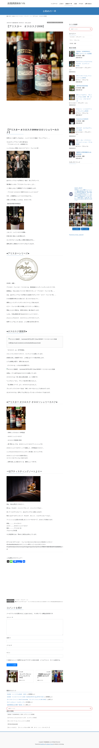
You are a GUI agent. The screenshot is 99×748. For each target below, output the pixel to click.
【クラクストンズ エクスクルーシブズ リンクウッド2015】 (22, 717)
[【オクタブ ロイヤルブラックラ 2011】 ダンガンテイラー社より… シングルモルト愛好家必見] (84, 211)
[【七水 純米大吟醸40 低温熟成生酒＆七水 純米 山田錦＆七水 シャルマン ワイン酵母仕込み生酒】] (90, 223)
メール (9, 645)
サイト (8, 652)
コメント (10, 617)
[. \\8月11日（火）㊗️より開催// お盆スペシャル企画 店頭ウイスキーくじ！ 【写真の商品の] (72, 223)
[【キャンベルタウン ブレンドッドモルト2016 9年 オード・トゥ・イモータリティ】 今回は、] (90, 205)
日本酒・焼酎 (73, 43)
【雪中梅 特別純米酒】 (12, 724)
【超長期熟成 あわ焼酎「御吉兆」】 (15, 704)
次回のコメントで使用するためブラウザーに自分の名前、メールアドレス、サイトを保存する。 (34, 660)
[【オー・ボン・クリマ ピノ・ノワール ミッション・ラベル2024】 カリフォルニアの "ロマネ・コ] (90, 211)
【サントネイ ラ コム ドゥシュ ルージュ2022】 (18, 721)
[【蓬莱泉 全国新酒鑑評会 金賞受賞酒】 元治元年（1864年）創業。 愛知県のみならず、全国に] (72, 217)
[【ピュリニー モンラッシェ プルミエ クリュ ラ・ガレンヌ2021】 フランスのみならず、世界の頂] (84, 217)
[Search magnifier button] (90, 29)
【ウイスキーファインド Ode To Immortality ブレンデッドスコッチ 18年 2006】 (26, 699)
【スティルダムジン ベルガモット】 (15, 702)
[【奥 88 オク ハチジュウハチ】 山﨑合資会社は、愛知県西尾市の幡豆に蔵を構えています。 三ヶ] (90, 217)
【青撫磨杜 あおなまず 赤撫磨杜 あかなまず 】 (44, 675)
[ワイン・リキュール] (12, 676)
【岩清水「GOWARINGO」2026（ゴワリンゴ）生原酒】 (21, 714)
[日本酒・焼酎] (57, 676)
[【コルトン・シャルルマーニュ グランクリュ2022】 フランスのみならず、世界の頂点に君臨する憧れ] (72, 211)
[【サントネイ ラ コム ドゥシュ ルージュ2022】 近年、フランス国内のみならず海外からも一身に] (78, 205)
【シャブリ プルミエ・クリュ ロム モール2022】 (25, 675)
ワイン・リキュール (74, 40)
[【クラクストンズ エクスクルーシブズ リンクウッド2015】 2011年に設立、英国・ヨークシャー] (72, 205)
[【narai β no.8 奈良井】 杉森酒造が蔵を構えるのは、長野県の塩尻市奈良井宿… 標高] (78, 211)
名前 (9, 637)
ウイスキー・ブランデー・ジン (55, 22)
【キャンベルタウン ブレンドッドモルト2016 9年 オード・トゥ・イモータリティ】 (28, 727)
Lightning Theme (49, 744)
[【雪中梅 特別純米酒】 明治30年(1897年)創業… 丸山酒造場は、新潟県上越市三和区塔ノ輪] (84, 205)
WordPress (42, 744)
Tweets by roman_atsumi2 (76, 234)
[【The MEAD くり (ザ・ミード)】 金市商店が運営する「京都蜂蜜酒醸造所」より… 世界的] (84, 223)
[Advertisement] (35, 113)
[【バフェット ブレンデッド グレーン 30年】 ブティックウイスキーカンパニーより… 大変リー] (78, 217)
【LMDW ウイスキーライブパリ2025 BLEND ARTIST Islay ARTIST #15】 (25, 696)
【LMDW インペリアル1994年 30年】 (17, 694)
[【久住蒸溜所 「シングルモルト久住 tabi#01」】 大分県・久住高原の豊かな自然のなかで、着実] (78, 223)
